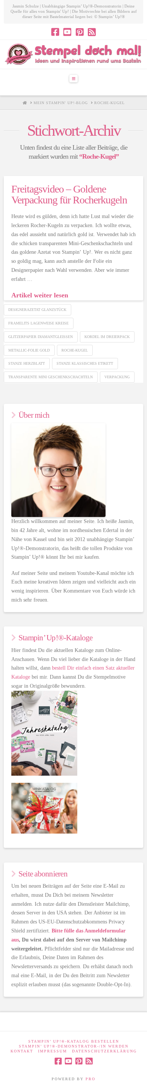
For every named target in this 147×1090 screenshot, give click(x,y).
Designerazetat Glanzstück (37, 310)
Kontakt (22, 1051)
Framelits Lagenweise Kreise (38, 323)
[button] (73, 78)
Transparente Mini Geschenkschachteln (50, 377)
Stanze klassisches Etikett (85, 363)
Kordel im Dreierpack (107, 337)
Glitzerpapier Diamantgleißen (40, 337)
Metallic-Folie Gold (29, 350)
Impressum (52, 1051)
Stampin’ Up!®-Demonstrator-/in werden (74, 1046)
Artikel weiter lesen (39, 295)
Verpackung (117, 377)
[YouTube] (67, 31)
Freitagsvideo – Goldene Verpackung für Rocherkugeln (69, 194)
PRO (90, 1079)
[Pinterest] (80, 31)
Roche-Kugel (74, 350)
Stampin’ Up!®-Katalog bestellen (73, 1041)
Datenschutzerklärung (104, 1051)
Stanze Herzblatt (26, 363)
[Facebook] (55, 31)
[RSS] (92, 31)
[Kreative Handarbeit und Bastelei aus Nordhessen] (74, 54)
